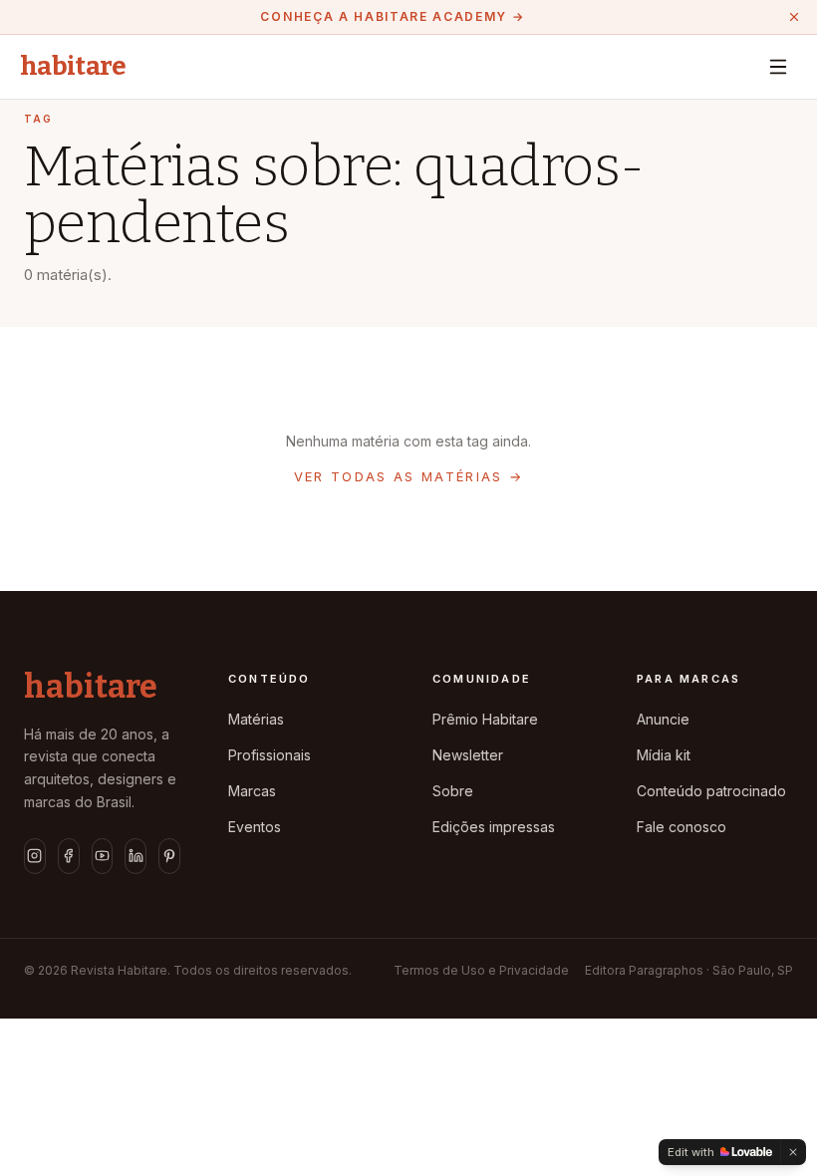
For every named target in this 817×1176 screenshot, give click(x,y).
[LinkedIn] (135, 856)
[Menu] (778, 67)
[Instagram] (35, 856)
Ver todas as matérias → (409, 476)
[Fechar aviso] (794, 17)
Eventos (254, 826)
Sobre (452, 790)
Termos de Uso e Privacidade (481, 970)
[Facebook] (69, 856)
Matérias (256, 719)
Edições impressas (493, 826)
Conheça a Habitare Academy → (392, 16)
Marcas (252, 790)
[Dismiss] (793, 1152)
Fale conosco (681, 826)
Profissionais (269, 754)
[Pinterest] (169, 856)
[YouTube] (103, 856)
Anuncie (663, 719)
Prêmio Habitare (485, 719)
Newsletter (467, 754)
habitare (73, 67)
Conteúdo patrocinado (711, 790)
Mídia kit (663, 754)
